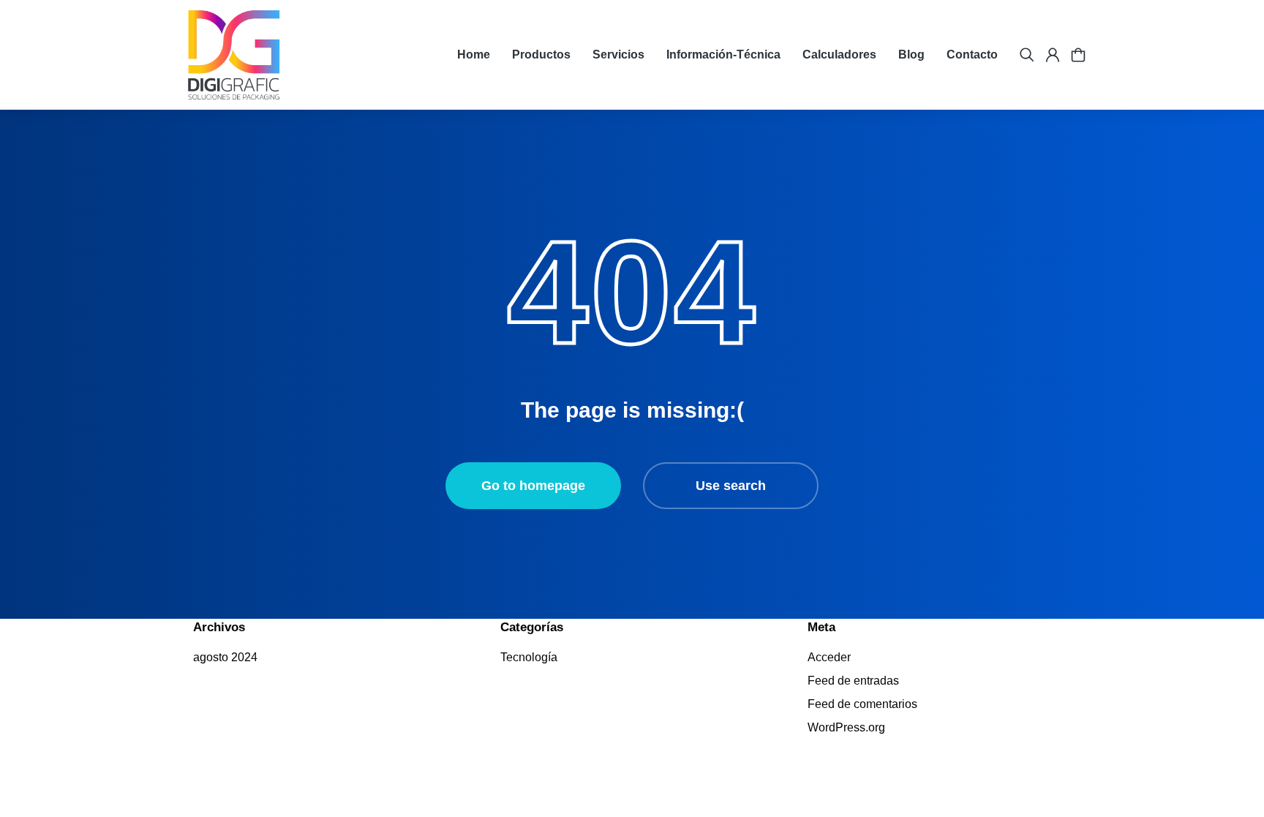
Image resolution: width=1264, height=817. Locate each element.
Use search (731, 485)
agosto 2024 (225, 657)
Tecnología (528, 657)
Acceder (829, 657)
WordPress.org (846, 727)
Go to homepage (533, 485)
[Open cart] (1078, 55)
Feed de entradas (853, 680)
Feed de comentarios (862, 704)
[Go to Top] (1228, 781)
